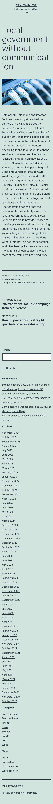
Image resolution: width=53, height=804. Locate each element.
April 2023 (7, 569)
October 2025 (9, 437)
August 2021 (8, 657)
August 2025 (9, 446)
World (5, 744)
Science (6, 731)
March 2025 (8, 468)
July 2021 (7, 661)
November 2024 (11, 485)
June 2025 (8, 454)
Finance (6, 722)
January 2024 (9, 529)
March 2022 (8, 626)
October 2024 (9, 490)
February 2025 (10, 472)
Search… (7, 350)
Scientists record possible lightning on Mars (26, 384)
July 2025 (7, 450)
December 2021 (10, 639)
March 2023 (8, 573)
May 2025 (7, 459)
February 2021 (9, 683)
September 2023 (11, 547)
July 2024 (7, 503)
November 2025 (11, 432)
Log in (5, 757)
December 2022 (10, 586)
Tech (42, 282)
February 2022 (10, 630)
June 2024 (8, 507)
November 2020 (11, 696)
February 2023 (10, 578)
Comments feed (10, 766)
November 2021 (10, 644)
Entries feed (8, 762)
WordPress (30, 792)
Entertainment (10, 714)
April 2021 (7, 674)
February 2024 (10, 525)
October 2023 (9, 542)
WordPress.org (10, 770)
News (36, 282)
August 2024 (9, 498)
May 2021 (7, 670)
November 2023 (11, 538)
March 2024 (8, 520)
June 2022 (8, 613)
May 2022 (7, 617)
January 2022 (9, 635)
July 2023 (7, 556)
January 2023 (9, 582)
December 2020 (10, 692)
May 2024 (7, 512)
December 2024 (11, 481)
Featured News (24, 282)
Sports (5, 736)
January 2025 (9, 476)
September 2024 (11, 494)
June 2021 (7, 666)
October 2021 (9, 648)
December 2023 (10, 534)
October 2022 (9, 595)
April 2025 (7, 463)
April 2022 (7, 622)
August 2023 (9, 551)
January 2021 (9, 688)
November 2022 (11, 591)
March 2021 (8, 679)
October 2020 (9, 701)
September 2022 (11, 600)
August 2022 (9, 604)
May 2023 (7, 564)
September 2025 (11, 441)
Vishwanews (26, 5)
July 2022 (7, 608)
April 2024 (7, 516)
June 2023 (8, 560)
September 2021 (11, 652)
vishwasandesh (12, 279)
